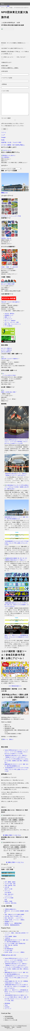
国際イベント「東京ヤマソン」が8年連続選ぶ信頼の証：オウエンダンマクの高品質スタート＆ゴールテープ (16, 991)
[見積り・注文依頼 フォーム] (8, 873)
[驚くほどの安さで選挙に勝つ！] (8, 155)
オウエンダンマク (11, 955)
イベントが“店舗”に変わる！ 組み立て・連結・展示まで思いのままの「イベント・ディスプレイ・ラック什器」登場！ (16, 998)
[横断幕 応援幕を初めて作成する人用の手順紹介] (8, 334)
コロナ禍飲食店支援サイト (15, 686)
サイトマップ (8, 1008)
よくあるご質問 (8, 950)
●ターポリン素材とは (6, 348)
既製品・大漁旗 (8, 901)
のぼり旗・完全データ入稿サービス (13, 916)
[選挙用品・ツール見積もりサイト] (7, 739)
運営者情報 (7, 1003)
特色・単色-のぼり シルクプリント (14, 918)
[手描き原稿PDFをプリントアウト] (8, 342)
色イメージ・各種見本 (10, 320)
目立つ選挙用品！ (5, 157)
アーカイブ (4, 867)
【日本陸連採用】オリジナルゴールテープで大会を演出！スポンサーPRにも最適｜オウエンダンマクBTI (16, 769)
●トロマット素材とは (6, 350)
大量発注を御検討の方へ (10, 909)
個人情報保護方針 (9, 948)
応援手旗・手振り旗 (6, 238)
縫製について (8, 317)
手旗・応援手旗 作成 (10, 885)
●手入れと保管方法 (6, 351)
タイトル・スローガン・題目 (12, 322)
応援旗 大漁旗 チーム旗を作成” (9, 267)
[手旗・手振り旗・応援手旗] (9, 236)
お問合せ (7, 947)
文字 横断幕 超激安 (10, 882)
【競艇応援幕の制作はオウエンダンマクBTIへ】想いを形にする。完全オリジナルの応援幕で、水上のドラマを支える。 (16, 986)
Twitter (6, 1005)
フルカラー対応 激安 (10, 883)
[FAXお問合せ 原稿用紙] (8, 876)
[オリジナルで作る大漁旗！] (9, 265)
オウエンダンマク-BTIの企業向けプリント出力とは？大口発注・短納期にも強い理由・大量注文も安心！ (17, 487)
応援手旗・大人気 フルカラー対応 (11, 142)
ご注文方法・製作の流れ (10, 903)
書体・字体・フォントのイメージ (13, 324)
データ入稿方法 (8, 325)
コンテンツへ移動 (4, 6)
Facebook (7, 1007)
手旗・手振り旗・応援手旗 (11, 945)
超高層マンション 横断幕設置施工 (13, 923)
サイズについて (8, 318)
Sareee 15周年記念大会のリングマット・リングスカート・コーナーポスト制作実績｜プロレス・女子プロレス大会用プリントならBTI (16, 751)
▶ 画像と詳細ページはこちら (12, 835)
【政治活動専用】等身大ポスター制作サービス (16, 995)
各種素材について (9, 315)
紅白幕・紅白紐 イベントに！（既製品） (15, 919)
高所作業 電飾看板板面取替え (12, 925)
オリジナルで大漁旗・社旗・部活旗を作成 (15, 943)
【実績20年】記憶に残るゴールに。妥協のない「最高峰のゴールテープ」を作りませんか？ (16, 474)
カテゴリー (4, 168)
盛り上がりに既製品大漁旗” (8, 284)
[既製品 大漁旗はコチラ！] (8, 282)
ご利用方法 (7, 938)
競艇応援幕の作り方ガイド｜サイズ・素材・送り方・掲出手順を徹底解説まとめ (16, 517)
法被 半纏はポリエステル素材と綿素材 (14, 914)
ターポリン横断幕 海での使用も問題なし (13, 145)
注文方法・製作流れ (9, 313)
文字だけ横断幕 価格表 (10, 936)
